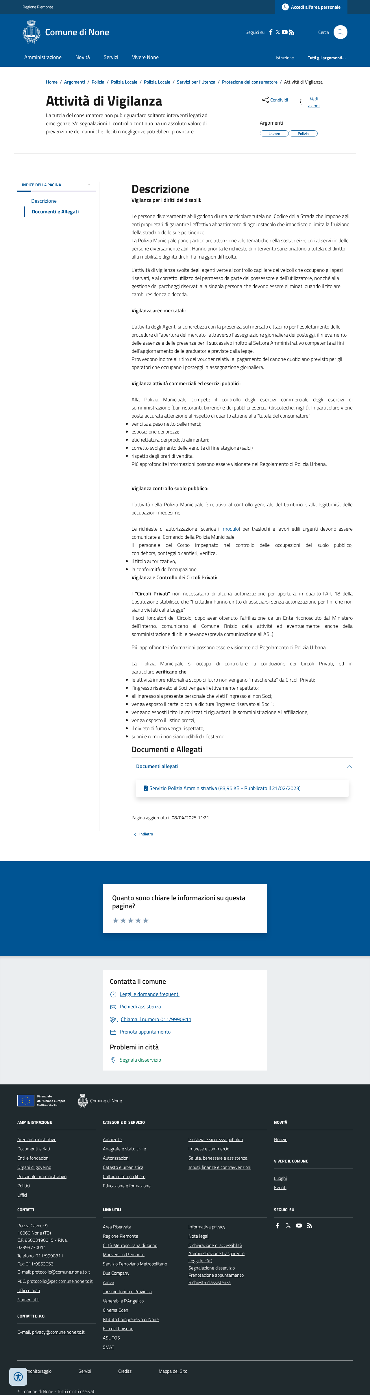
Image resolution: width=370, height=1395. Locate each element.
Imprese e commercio (208, 1148)
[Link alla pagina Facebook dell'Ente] (277, 1225)
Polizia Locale (124, 81)
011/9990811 (49, 1255)
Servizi (111, 57)
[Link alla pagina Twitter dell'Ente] (288, 1225)
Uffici (22, 1194)
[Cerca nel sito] (338, 32)
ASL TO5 (111, 1337)
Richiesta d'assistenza (209, 1282)
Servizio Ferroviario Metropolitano (135, 1263)
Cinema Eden (115, 1310)
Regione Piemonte (38, 7)
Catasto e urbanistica (123, 1167)
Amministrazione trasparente (216, 1253)
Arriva (108, 1282)
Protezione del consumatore (250, 81)
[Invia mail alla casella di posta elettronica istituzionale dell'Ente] (61, 1271)
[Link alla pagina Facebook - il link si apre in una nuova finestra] (270, 32)
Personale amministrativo (41, 1176)
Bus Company (116, 1272)
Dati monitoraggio (34, 1371)
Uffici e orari (28, 1290)
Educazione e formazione (127, 1185)
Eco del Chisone (118, 1328)
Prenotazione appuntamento (216, 1275)
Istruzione (285, 57)
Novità (82, 57)
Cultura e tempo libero (124, 1176)
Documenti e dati (33, 1148)
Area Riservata (117, 1226)
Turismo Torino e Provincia (127, 1291)
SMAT (108, 1347)
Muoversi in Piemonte (124, 1254)
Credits (125, 1371)
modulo (231, 529)
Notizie (280, 1139)
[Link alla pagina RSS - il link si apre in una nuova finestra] (291, 32)
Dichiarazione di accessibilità (215, 1245)
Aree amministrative (36, 1139)
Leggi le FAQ (200, 1260)
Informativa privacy (206, 1226)
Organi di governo (34, 1167)
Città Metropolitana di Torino (130, 1245)
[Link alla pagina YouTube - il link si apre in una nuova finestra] (284, 32)
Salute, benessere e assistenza (217, 1157)
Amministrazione (43, 57)
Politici (23, 1185)
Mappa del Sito (173, 1371)
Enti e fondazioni (33, 1157)
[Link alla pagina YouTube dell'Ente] (298, 1225)
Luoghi (280, 1178)
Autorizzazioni (116, 1157)
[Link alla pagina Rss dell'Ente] (309, 1225)
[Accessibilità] (18, 1376)
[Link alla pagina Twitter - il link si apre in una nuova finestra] (277, 32)
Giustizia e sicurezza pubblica (215, 1139)
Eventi (280, 1187)
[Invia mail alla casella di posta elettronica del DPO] (58, 1332)
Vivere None (145, 57)
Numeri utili (28, 1299)
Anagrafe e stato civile (124, 1148)
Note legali (198, 1235)
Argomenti (74, 81)
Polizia (98, 81)
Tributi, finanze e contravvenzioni (219, 1167)
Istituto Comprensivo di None (131, 1319)
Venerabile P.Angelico (123, 1300)
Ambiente (112, 1139)
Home (52, 81)
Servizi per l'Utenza (196, 81)
